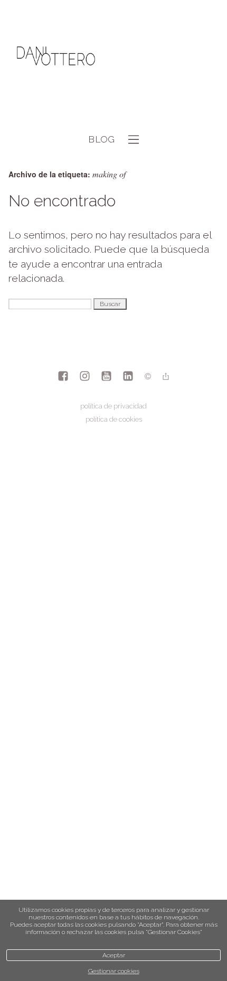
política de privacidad (113, 406)
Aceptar (113, 955)
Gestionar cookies (113, 971)
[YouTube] (106, 377)
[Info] (147, 377)
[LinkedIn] (128, 377)
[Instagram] (85, 377)
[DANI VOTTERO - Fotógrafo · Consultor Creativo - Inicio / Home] (56, 96)
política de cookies (114, 419)
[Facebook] (63, 377)
